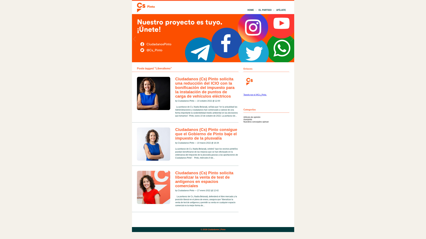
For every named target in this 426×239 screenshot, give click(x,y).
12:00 (217, 101)
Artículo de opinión (251, 117)
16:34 (216, 143)
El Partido (265, 10)
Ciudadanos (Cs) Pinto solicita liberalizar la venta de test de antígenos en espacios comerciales (204, 179)
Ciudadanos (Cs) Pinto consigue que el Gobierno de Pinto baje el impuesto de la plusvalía (206, 133)
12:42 (216, 190)
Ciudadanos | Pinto (216, 229)
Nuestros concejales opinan (256, 122)
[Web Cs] (249, 81)
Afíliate (281, 10)
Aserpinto (247, 119)
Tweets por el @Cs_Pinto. (255, 95)
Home (250, 10)
